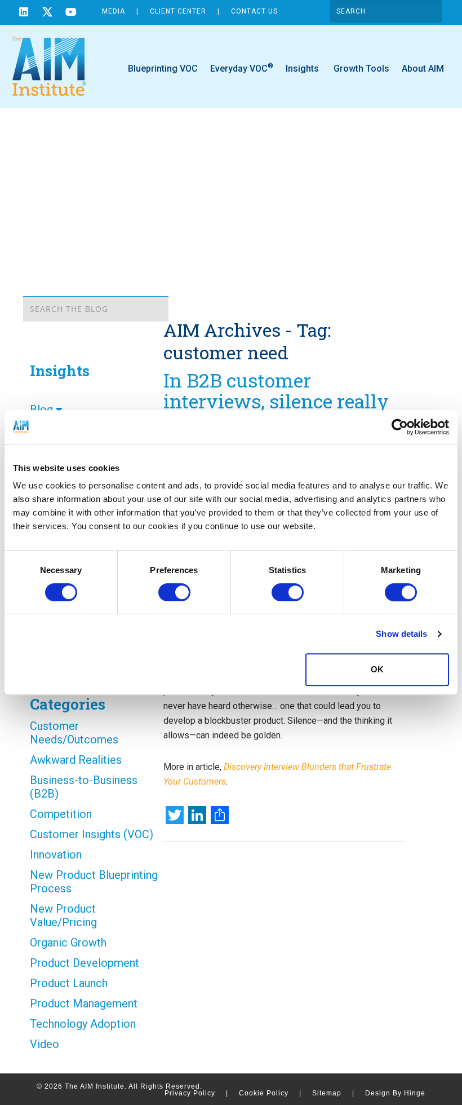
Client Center (178, 11)
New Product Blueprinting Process (94, 881)
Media (113, 11)
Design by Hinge (395, 1093)
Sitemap (333, 1093)
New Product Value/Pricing (63, 915)
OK (377, 669)
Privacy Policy (196, 1093)
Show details (401, 634)
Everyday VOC (241, 68)
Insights (302, 68)
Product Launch (69, 983)
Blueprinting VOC (163, 68)
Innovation (56, 854)
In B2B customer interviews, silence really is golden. (276, 401)
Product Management (83, 1003)
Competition (61, 814)
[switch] (174, 592)
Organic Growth (68, 942)
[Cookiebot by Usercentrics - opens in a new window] (399, 427)
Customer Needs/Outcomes (74, 732)
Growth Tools (360, 68)
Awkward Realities (76, 760)
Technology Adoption (83, 1024)
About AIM (423, 68)
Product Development (84, 963)
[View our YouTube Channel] (71, 13)
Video (44, 1044)
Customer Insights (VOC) (91, 834)
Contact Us (254, 11)
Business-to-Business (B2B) (83, 786)
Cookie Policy (270, 1093)
